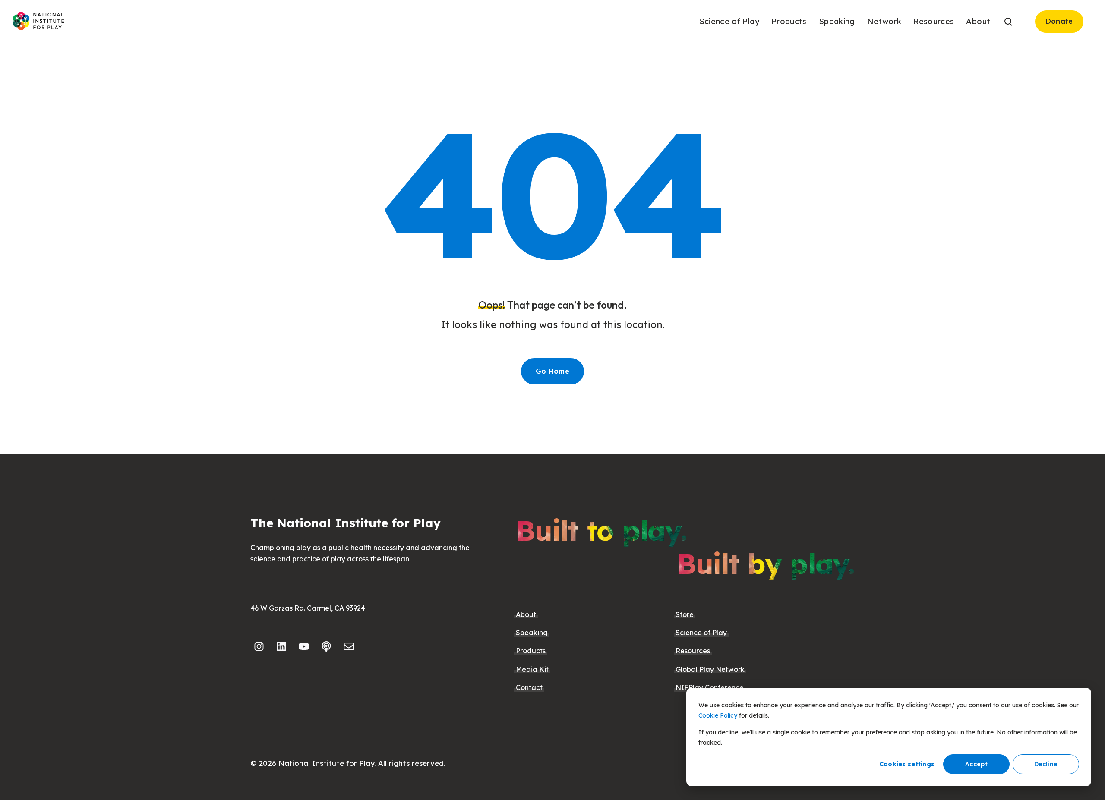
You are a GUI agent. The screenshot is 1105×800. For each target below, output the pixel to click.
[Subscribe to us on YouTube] (304, 646)
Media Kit (532, 669)
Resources (693, 650)
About (526, 614)
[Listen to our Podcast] (326, 646)
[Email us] (348, 646)
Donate (1059, 21)
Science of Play (701, 632)
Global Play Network (710, 669)
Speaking (532, 632)
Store (685, 614)
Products (531, 650)
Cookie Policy (717, 715)
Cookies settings (907, 764)
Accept (976, 764)
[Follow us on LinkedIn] (281, 646)
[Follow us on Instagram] (259, 646)
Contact (529, 687)
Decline (1046, 764)
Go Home (552, 371)
